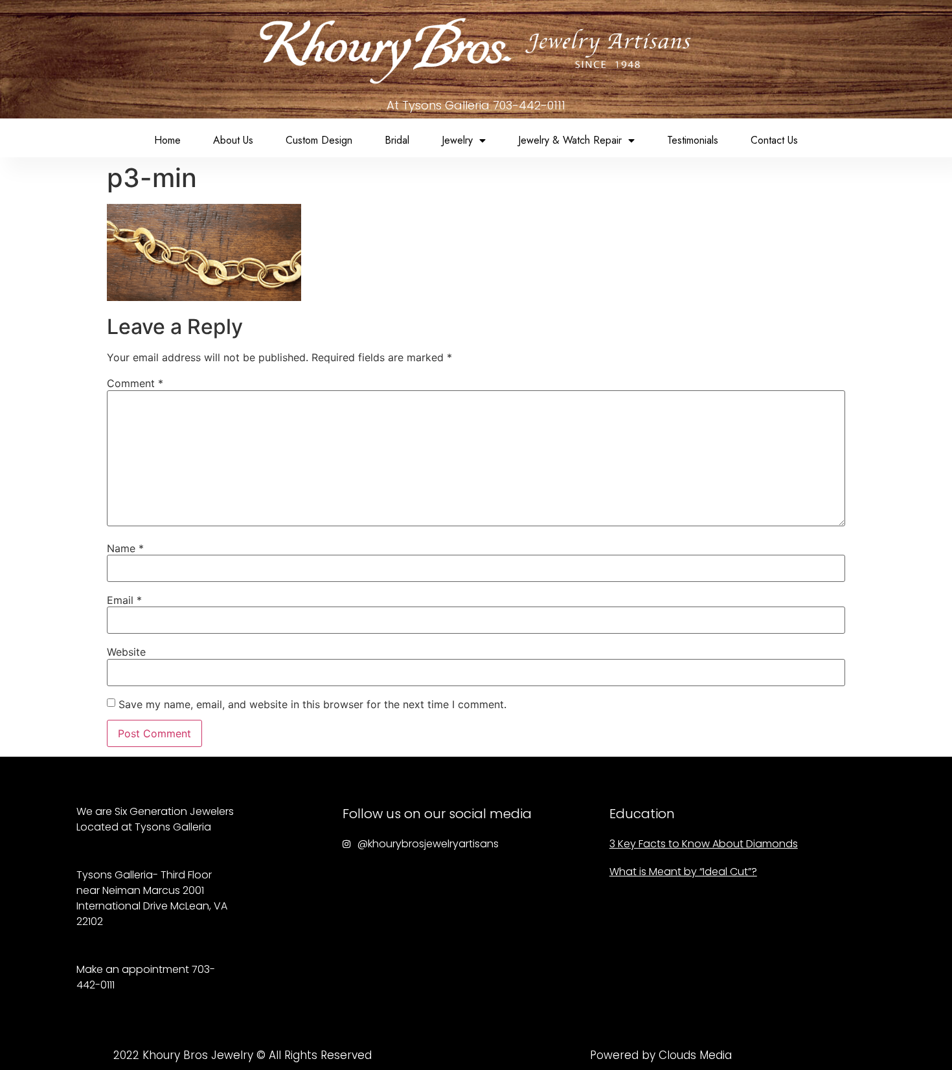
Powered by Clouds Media (661, 1055)
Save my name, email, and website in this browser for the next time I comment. (312, 704)
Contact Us (774, 140)
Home (167, 140)
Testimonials (692, 140)
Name (125, 548)
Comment (135, 383)
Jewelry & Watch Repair (570, 140)
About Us (233, 140)
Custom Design (319, 140)
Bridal (397, 140)
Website (126, 652)
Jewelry (457, 140)
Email (124, 600)
